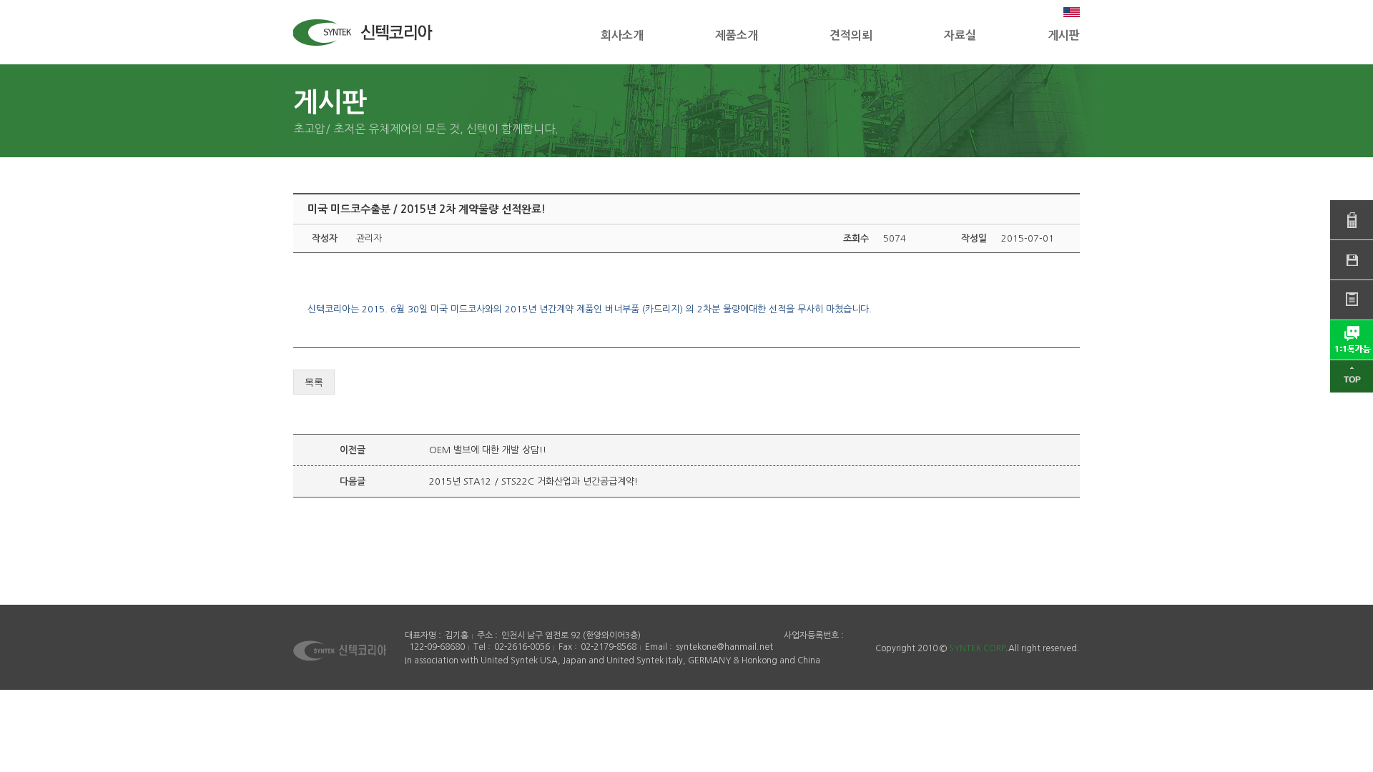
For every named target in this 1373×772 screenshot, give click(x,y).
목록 (314, 382)
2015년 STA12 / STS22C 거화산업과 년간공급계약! (533, 481)
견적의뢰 (851, 35)
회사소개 (622, 35)
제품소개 (736, 35)
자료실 (960, 35)
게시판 (1064, 35)
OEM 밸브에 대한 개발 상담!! (487, 450)
